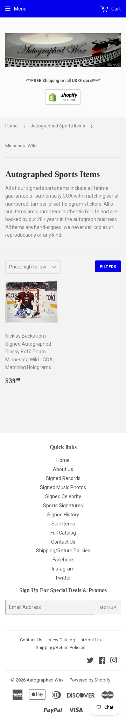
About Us (63, 469)
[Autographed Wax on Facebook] (102, 661)
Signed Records (63, 478)
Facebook (63, 559)
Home (11, 125)
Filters (108, 266)
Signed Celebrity (63, 496)
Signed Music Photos (63, 487)
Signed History (63, 514)
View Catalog (62, 639)
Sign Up (107, 607)
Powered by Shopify (90, 680)
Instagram (63, 569)
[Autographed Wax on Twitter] (90, 661)
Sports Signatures (63, 505)
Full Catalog (63, 533)
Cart (115, 9)
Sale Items (63, 523)
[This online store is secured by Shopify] (63, 103)
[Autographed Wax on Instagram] (113, 661)
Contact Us (63, 542)
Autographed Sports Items (58, 125)
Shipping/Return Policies (63, 550)
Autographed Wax (45, 680)
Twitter (63, 578)
